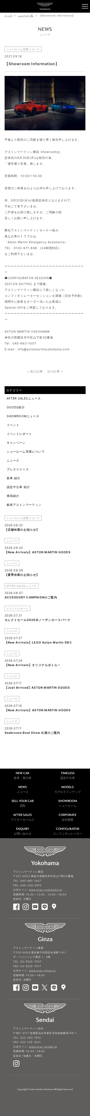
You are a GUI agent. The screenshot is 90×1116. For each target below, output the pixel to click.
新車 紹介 (14, 478)
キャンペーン (16, 442)
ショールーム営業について (26, 451)
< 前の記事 (35, 371)
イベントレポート (19, 434)
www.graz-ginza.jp (42, 970)
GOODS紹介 (16, 407)
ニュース (13, 460)
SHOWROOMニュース (23, 416)
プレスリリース (18, 469)
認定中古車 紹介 (18, 487)
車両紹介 (13, 496)
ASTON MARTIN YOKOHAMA (45, 6)
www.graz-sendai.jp (43, 1046)
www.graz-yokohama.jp (45, 889)
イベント (13, 425)
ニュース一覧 (25, 15)
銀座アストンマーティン (24, 504)
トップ (8, 15)
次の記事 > (55, 371)
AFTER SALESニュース (24, 398)
